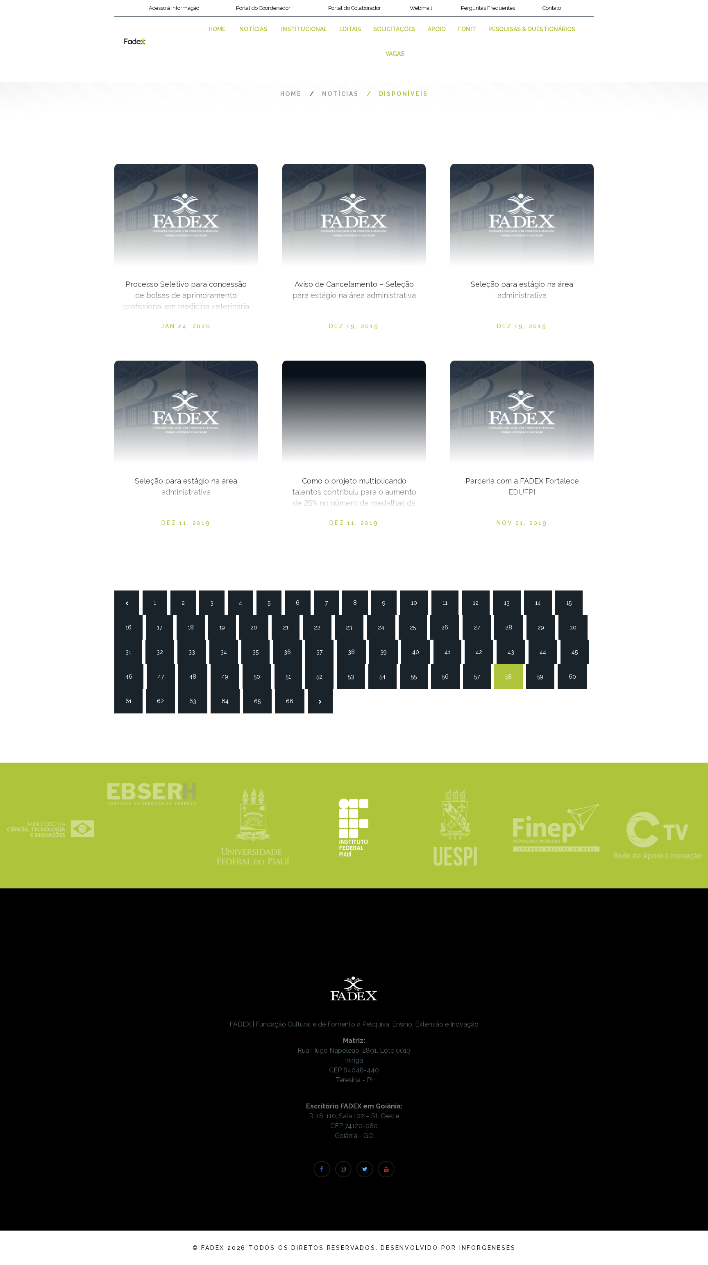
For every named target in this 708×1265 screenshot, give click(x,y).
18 (194, 627)
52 (322, 676)
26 (447, 627)
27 (480, 627)
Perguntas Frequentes (488, 8)
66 (292, 701)
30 (576, 627)
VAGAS (395, 53)
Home (217, 29)
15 (572, 603)
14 (541, 603)
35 (259, 652)
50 (260, 676)
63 (195, 701)
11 (449, 603)
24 (384, 627)
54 (386, 676)
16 (131, 627)
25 (416, 627)
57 (480, 676)
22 (320, 627)
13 (510, 603)
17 (163, 627)
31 (131, 652)
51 (292, 676)
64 (228, 701)
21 (289, 627)
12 (479, 603)
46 (131, 676)
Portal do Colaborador (354, 8)
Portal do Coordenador (263, 8)
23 (352, 627)
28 (511, 627)
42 (482, 652)
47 (164, 676)
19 (225, 627)
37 (322, 652)
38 (354, 652)
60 (575, 676)
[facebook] (321, 1169)
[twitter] (364, 1169)
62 (163, 701)
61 (131, 701)
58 (511, 676)
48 (195, 676)
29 (544, 627)
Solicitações (394, 29)
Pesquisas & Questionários (531, 29)
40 (418, 652)
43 (514, 652)
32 (163, 652)
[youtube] (386, 1169)
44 (546, 652)
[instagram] (343, 1169)
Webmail (421, 8)
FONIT (467, 29)
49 (228, 676)
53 (354, 676)
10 (417, 603)
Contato (551, 8)
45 (578, 652)
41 (451, 652)
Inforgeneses (487, 1248)
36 (290, 652)
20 (256, 627)
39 (386, 652)
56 (448, 676)
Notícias (253, 29)
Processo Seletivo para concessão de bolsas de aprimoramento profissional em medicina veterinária (186, 295)
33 (195, 652)
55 (417, 676)
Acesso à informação (174, 8)
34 (227, 652)
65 (260, 701)
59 (543, 676)
